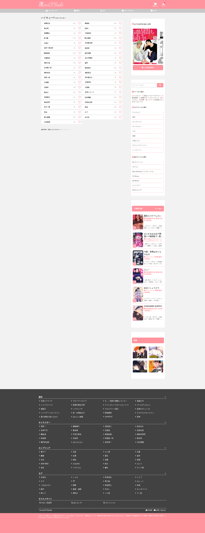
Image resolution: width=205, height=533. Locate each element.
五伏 (42, 460)
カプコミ (135, 167)
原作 (133, 117)
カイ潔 (107, 452)
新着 (133, 136)
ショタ (75, 477)
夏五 (106, 456)
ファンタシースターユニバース (116, 405)
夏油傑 (75, 430)
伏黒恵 (107, 430)
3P (73, 481)
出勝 (74, 456)
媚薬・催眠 (76, 489)
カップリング (136, 122)
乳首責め (108, 477)
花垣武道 (140, 430)
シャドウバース (46, 405)
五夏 (138, 452)
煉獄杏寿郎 (140, 434)
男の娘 (107, 481)
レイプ (149, 100)
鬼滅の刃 (144, 98)
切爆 (106, 460)
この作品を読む (149, 67)
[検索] (160, 85)
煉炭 (74, 460)
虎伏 (42, 468)
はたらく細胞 (77, 417)
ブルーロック (154, 98)
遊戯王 (43, 409)
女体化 (43, 477)
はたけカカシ (77, 442)
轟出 (106, 468)
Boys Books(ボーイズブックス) (142, 171)
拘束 (138, 485)
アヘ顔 (139, 493)
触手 (42, 489)
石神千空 (44, 430)
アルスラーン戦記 (111, 409)
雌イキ (43, 493)
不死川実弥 (76, 434)
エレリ (139, 464)
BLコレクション (137, 162)
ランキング (136, 112)
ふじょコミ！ (136, 185)
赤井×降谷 (44, 464)
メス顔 (107, 493)
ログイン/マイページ (139, 145)
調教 (74, 485)
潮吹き (75, 493)
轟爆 (42, 456)
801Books (135, 181)
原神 (143, 100)
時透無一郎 (108, 438)
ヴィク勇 (140, 468)
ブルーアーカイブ (79, 401)
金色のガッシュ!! (143, 409)
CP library (135, 176)
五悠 (74, 452)
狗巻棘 (43, 438)
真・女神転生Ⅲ (78, 413)
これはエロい (45, 485)
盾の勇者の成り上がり (49, 417)
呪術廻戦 (108, 413)
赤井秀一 (108, 442)
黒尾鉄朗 (108, 434)
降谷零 (139, 438)
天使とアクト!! (46, 401)
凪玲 (138, 456)
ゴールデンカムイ (143, 405)
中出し (107, 489)
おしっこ (140, 481)
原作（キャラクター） (54, 129)
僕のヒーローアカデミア (152, 96)
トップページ (136, 150)
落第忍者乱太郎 (78, 405)
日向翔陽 (140, 442)
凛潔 (138, 460)
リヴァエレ (76, 468)
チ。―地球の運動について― (115, 401)
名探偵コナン (159, 100)
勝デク (43, 452)
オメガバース (138, 102)
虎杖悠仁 (108, 426)
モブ (42, 481)
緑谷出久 (140, 426)
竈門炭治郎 (44, 442)
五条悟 (75, 438)
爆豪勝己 (76, 426)
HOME (45, 129)
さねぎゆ (76, 464)
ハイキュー (138, 96)
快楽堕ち (108, 485)
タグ (133, 131)
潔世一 (43, 426)
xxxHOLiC (108, 417)
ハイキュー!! (66, 129)
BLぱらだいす (137, 190)
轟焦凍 (43, 434)
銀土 (106, 464)
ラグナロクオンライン (145, 413)
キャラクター (136, 126)
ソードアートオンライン (50, 413)
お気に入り (136, 140)
